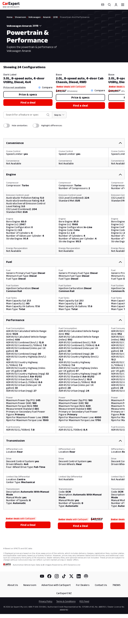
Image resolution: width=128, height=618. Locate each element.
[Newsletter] (102, 4)
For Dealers (83, 585)
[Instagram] (57, 576)
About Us (13, 585)
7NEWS (116, 585)
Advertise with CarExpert (56, 585)
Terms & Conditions (66, 601)
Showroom (20, 17)
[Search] (109, 4)
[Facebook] (49, 576)
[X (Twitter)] (71, 576)
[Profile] (116, 4)
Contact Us (101, 585)
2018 (55, 17)
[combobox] (38, 25)
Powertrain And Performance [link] (75, 17)
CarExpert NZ (64, 593)
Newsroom (29, 585)
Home (9, 17)
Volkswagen (34, 17)
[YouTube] (42, 576)
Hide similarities (19, 125)
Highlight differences (51, 125)
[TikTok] (64, 576)
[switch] (6, 126)
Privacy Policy (45, 601)
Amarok (47, 17)
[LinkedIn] (79, 576)
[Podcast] (86, 576)
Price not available (14, 87)
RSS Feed (84, 601)
